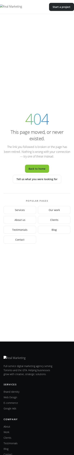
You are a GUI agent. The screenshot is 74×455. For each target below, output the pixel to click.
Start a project (61, 7)
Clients (54, 220)
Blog (54, 229)
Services (20, 210)
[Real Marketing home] (18, 7)
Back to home (37, 168)
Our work (54, 210)
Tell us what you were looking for (37, 179)
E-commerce (11, 403)
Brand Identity (11, 391)
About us (20, 220)
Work (6, 432)
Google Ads (10, 408)
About (7, 426)
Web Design (10, 397)
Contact (19, 239)
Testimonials (19, 229)
